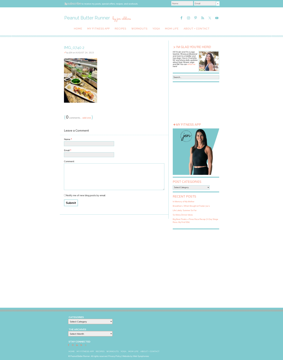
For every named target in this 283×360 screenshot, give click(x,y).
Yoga (156, 28)
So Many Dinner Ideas (183, 215)
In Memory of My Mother (183, 201)
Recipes (120, 28)
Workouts (139, 28)
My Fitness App (98, 28)
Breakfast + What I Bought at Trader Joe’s (191, 206)
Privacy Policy (114, 356)
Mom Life (172, 28)
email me (191, 64)
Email (67, 150)
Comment (69, 161)
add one (86, 117)
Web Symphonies (141, 356)
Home (78, 28)
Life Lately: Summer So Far (185, 210)
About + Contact (197, 28)
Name (68, 139)
